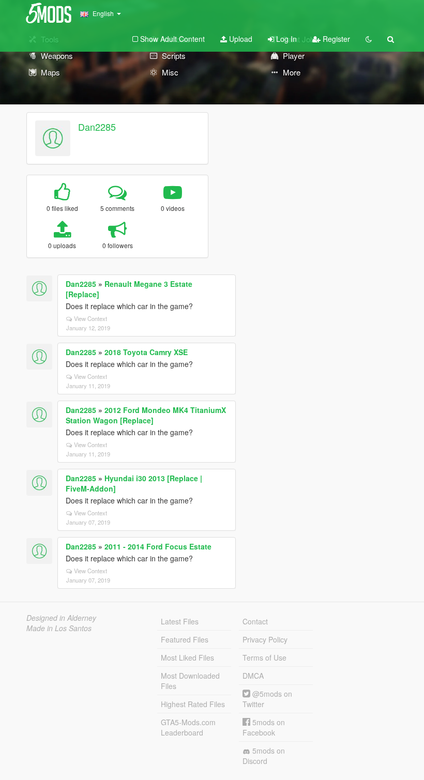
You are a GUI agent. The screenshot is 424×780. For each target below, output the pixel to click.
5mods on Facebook (264, 727)
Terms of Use (264, 657)
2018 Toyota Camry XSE (146, 352)
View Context (90, 318)
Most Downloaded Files (190, 680)
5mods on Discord (264, 755)
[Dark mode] (369, 39)
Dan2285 (97, 126)
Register (335, 39)
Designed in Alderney (61, 618)
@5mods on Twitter (267, 699)
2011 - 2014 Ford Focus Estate (157, 546)
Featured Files (184, 639)
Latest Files (180, 621)
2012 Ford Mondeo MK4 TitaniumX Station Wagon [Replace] (146, 415)
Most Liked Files (187, 657)
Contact (255, 621)
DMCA (253, 675)
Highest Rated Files (193, 704)
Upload (239, 39)
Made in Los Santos (59, 628)
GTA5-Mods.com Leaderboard (188, 727)
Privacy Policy (265, 639)
